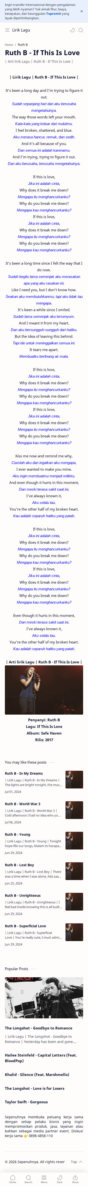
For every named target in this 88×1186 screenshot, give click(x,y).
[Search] (80, 30)
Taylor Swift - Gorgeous (26, 1101)
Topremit (53, 13)
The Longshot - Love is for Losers (34, 1088)
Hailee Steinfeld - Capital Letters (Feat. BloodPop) (41, 1058)
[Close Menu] (81, 11)
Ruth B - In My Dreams (24, 773)
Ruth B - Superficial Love (25, 926)
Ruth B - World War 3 (22, 803)
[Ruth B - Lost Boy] (74, 871)
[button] (72, 30)
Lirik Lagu (21, 30)
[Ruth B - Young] (74, 840)
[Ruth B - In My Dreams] (74, 779)
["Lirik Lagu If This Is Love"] (44, 689)
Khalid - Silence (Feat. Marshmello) (37, 1074)
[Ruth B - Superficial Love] (74, 932)
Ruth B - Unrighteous (23, 895)
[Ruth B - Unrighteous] (74, 902)
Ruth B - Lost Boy (19, 865)
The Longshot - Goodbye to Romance (38, 1028)
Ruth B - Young (17, 834)
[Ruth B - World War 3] (74, 810)
